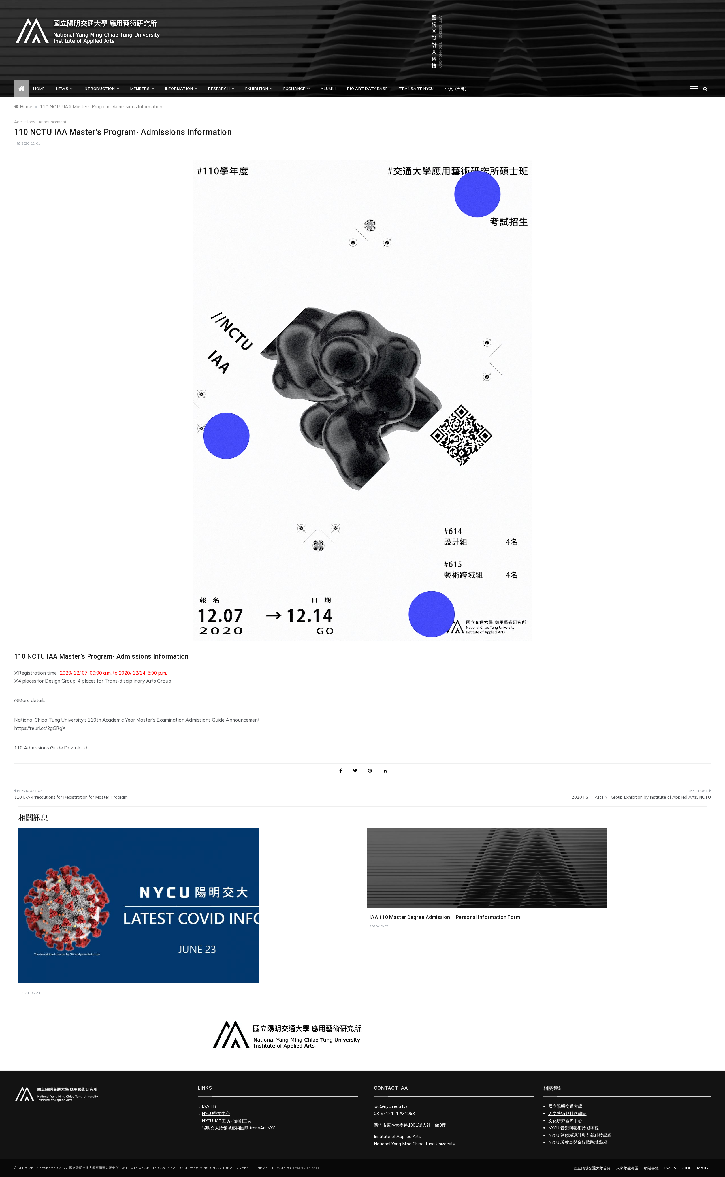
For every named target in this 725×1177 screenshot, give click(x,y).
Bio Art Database (367, 88)
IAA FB (209, 1106)
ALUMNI (328, 88)
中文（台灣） (457, 88)
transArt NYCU (416, 88)
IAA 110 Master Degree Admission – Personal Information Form (445, 917)
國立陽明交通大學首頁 (592, 1168)
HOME (39, 88)
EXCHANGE (294, 88)
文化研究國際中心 (565, 1120)
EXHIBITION (256, 88)
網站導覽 (651, 1168)
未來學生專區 (627, 1168)
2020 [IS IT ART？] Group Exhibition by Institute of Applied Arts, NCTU (641, 797)
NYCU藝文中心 (216, 1113)
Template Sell (306, 1168)
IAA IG (702, 1168)
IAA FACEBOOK (677, 1168)
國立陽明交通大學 (565, 1106)
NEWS (62, 88)
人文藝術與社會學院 (567, 1113)
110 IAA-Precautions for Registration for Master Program (71, 797)
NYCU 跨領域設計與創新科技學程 (579, 1135)
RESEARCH (219, 88)
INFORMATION (179, 88)
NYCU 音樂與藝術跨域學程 (573, 1128)
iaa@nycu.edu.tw (390, 1106)
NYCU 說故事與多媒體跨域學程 (577, 1142)
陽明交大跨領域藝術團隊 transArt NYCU (240, 1128)
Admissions (24, 121)
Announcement (52, 121)
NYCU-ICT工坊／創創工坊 (226, 1120)
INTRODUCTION (99, 88)
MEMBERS (140, 88)
